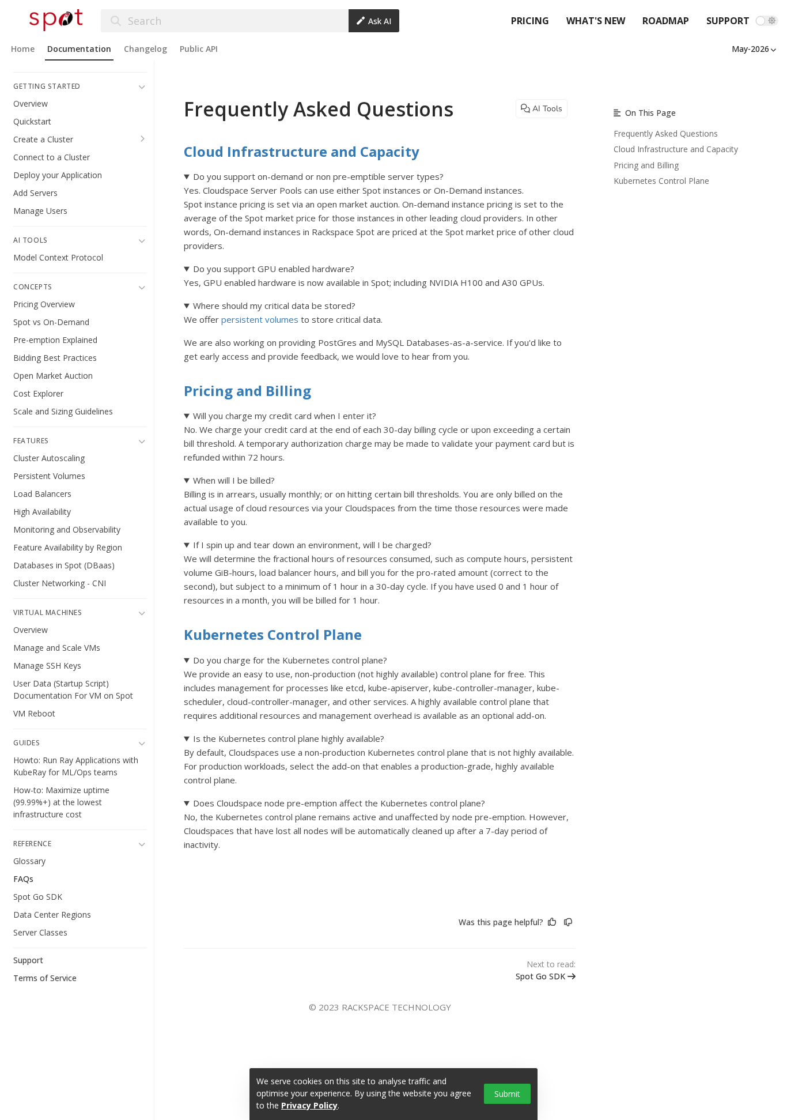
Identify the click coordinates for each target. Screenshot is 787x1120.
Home (23, 48)
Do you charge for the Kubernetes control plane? (290, 660)
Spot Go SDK (540, 976)
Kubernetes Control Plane (273, 634)
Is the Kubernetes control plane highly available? (288, 738)
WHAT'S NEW (595, 20)
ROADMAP (665, 20)
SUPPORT (728, 20)
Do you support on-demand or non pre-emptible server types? (318, 176)
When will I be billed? (234, 480)
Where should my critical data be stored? (274, 305)
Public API (199, 48)
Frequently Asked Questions (666, 133)
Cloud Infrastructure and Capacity (301, 151)
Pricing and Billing (247, 390)
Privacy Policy (309, 1105)
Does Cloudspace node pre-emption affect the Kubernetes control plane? (339, 803)
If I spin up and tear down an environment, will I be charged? (312, 544)
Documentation (79, 48)
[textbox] (380, 508)
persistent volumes (259, 319)
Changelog (145, 48)
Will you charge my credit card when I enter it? (284, 415)
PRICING (530, 20)
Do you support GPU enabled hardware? (273, 268)
